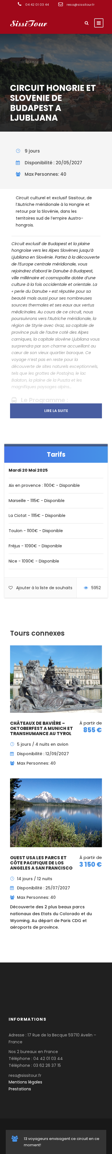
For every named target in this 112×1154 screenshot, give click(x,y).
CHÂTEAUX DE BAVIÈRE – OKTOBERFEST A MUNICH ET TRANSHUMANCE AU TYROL (41, 728)
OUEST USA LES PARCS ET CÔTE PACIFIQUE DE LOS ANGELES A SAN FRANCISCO (41, 863)
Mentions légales (25, 1082)
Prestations (20, 1089)
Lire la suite (56, 410)
